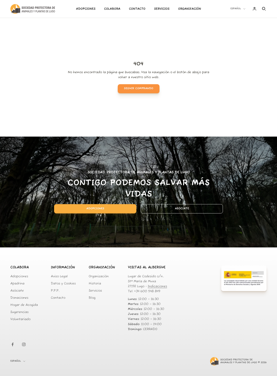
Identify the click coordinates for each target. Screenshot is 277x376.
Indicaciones (157, 286)
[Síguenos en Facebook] (12, 344)
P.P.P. (55, 290)
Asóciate (182, 208)
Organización (189, 9)
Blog (92, 298)
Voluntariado (20, 319)
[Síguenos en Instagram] (24, 344)
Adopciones (85, 9)
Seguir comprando (138, 88)
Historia (95, 283)
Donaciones (19, 298)
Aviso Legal (59, 276)
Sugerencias (19, 312)
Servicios (161, 9)
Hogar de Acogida (24, 305)
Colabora (112, 9)
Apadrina (17, 283)
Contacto (137, 9)
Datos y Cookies (63, 283)
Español (235, 9)
